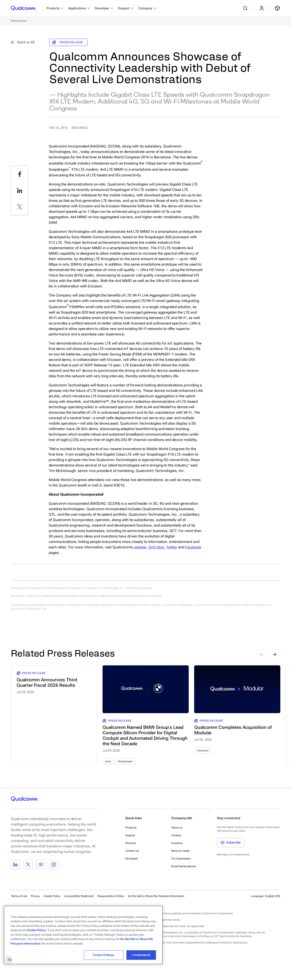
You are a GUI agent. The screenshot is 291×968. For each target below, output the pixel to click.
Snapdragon (125, 761)
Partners (130, 843)
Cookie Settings (104, 955)
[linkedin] (19, 190)
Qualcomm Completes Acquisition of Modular (233, 730)
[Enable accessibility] (9, 959)
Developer (131, 858)
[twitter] (19, 207)
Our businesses (181, 858)
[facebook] (19, 174)
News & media (180, 850)
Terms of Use (19, 896)
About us (176, 827)
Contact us (132, 850)
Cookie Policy (52, 896)
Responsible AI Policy (111, 896)
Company (203, 750)
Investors (177, 843)
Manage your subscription (233, 854)
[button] (156, 896)
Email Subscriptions (183, 866)
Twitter (171, 547)
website (140, 547)
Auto (108, 761)
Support (130, 835)
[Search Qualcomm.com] (246, 8)
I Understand (141, 955)
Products (130, 827)
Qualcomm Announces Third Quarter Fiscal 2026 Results (47, 682)
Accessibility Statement (79, 896)
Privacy (35, 896)
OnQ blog (156, 547)
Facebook (193, 547)
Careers (176, 835)
